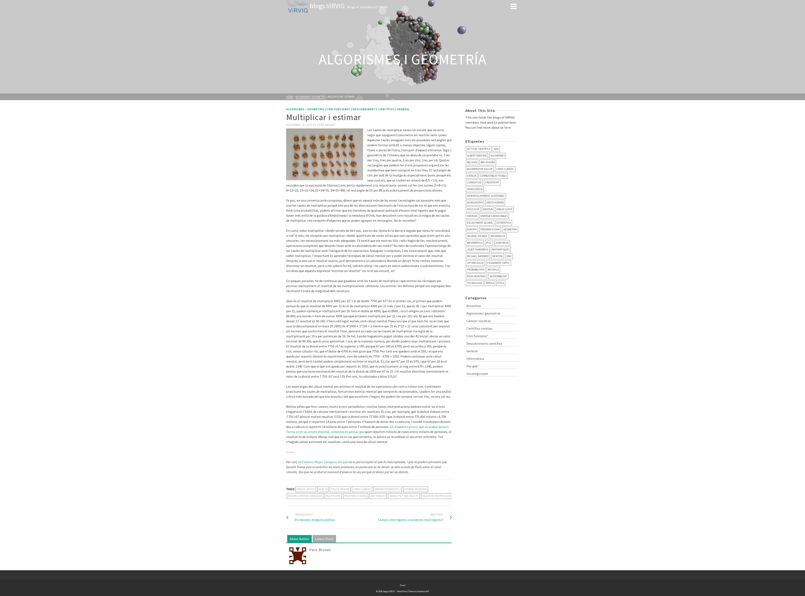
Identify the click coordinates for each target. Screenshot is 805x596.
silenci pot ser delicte (404, 496)
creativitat (492, 182)
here (507, 127)
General (403, 109)
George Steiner (477, 236)
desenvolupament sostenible (486, 196)
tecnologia (474, 283)
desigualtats (475, 202)
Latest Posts (324, 539)
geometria (510, 229)
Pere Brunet (326, 125)
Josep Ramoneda (477, 249)
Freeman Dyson (490, 229)
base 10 (322, 489)
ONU (509, 256)
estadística (504, 222)
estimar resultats (415, 489)
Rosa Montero (476, 276)
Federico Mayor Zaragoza (305, 496)
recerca (493, 269)
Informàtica (475, 358)
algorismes (497, 155)
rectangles (378, 496)
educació (473, 209)
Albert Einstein (477, 155)
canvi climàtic (362, 489)
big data (472, 162)
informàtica (475, 243)
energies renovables (494, 216)
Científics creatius (479, 328)
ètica (500, 283)
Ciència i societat (478, 321)
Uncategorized (477, 374)
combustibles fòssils (493, 176)
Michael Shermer (478, 256)
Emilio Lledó (505, 209)
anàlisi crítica (306, 489)
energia (472, 216)
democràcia (475, 189)
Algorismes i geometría (305, 109)
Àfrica (490, 283)
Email (402, 585)
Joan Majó (502, 243)
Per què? (472, 366)
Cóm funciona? (338, 109)
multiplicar (333, 496)
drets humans (495, 202)
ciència (471, 176)
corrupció (474, 182)
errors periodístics (388, 489)
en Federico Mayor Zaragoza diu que (323, 462)
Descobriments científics (374, 109)
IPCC (489, 243)
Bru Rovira (488, 162)
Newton (497, 256)
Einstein (488, 209)
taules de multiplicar (436, 496)
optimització (475, 263)
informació (498, 236)
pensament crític (498, 263)
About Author (299, 539)
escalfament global (480, 222)
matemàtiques (501, 249)
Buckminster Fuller (480, 169)
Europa (472, 229)
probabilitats (475, 269)
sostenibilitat (498, 276)
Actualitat (473, 306)
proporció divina (355, 496)
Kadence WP (423, 591)
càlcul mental (340, 489)
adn (496, 149)
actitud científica (478, 149)
